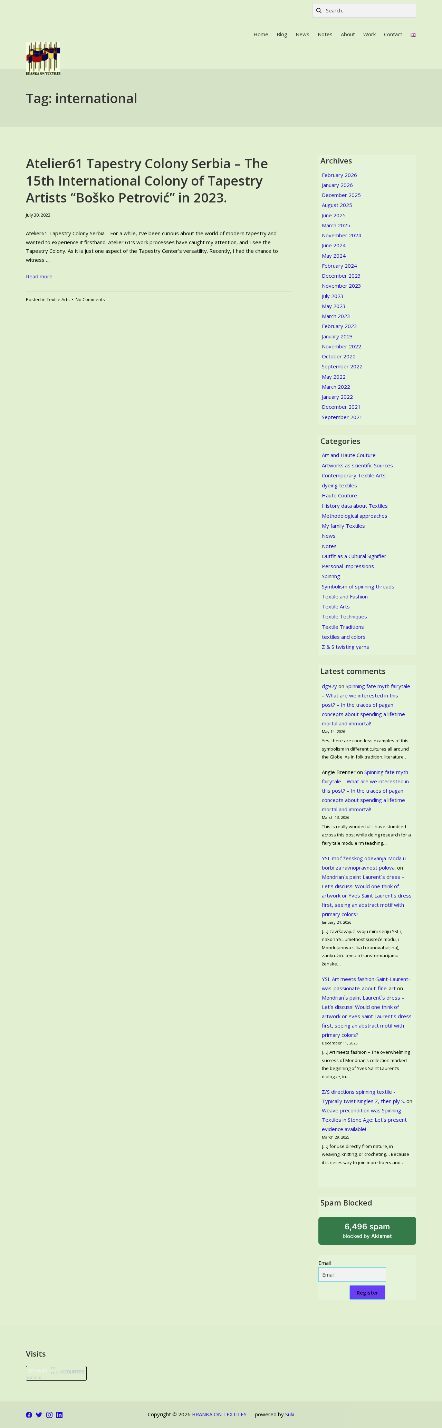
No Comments (90, 299)
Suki (289, 1414)
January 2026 (337, 184)
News (329, 535)
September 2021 (342, 417)
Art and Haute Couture (349, 455)
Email (324, 1262)
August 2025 (337, 204)
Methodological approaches (354, 515)
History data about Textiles (355, 505)
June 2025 (334, 215)
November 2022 (341, 346)
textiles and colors (344, 636)
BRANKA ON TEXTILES (219, 1414)
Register (367, 1292)
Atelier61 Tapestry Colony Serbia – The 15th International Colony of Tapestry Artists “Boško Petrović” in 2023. (147, 180)
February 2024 (339, 265)
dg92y (329, 686)
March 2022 (336, 386)
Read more (39, 276)
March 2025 (336, 225)
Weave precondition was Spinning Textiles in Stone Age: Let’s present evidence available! (364, 1119)
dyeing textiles (339, 485)
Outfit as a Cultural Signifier (354, 556)
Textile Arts (58, 299)
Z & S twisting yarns (345, 646)
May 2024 (334, 255)
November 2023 (341, 285)
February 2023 (339, 326)
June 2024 (334, 245)
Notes (329, 546)
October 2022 (339, 356)
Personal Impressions (348, 566)
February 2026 (339, 174)
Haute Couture (339, 495)
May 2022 (334, 376)
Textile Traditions (343, 626)
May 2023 (334, 306)
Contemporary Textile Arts (354, 475)
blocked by (376, 1233)
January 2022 (337, 396)
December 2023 (341, 275)
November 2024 (341, 235)
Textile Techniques (344, 616)
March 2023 (336, 316)
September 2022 (342, 366)
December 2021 (341, 406)
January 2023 (337, 336)
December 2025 (341, 194)
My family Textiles (343, 525)
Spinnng (331, 576)
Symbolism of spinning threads (358, 586)
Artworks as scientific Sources (357, 465)
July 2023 (333, 295)
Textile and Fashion (345, 596)
